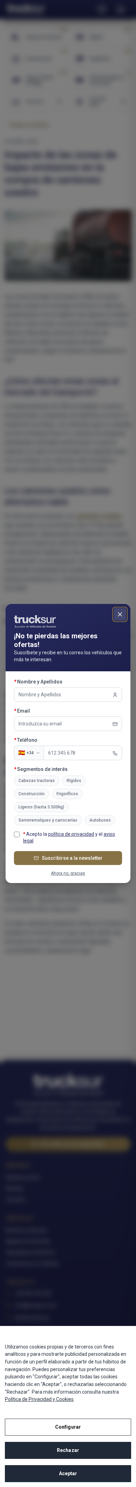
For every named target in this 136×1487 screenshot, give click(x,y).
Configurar (68, 1427)
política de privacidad (71, 834)
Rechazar (68, 1450)
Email (36, 711)
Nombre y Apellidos (52, 681)
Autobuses (100, 820)
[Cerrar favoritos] (120, 614)
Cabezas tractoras (36, 780)
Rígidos (74, 780)
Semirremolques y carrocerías (47, 820)
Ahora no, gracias (68, 873)
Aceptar (68, 1473)
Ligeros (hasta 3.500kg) (41, 807)
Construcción (31, 793)
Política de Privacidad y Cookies (39, 1399)
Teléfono (40, 740)
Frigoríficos (67, 793)
